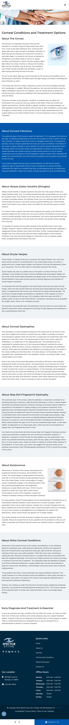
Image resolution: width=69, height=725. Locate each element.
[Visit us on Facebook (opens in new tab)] (3, 651)
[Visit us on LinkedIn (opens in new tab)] (12, 651)
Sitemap (51, 711)
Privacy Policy (30, 711)
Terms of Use (42, 711)
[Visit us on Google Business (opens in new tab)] (9, 651)
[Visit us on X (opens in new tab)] (15, 651)
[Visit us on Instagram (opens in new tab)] (6, 651)
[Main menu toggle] (65, 5)
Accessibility (19, 711)
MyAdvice (58, 708)
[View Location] (3, 677)
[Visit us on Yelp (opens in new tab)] (18, 651)
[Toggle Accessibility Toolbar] (4, 714)
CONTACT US (53, 722)
